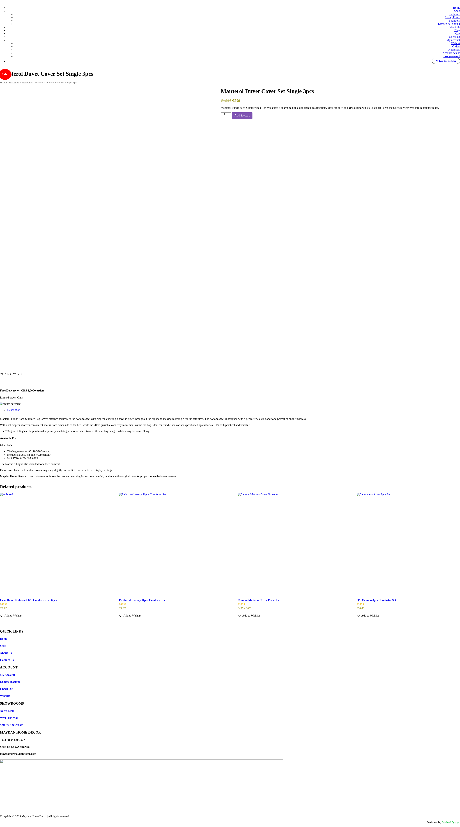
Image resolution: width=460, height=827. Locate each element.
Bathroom (454, 20)
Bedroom (454, 14)
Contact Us (7, 659)
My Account (7, 674)
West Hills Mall (9, 717)
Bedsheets (27, 82)
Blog (457, 30)
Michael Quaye (450, 822)
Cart (457, 33)
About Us (454, 27)
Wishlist (455, 43)
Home (456, 7)
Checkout (454, 36)
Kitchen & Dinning (449, 23)
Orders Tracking (10, 681)
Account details (451, 52)
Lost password (451, 56)
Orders (456, 46)
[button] (11, 374)
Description (13, 409)
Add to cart (242, 115)
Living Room (452, 17)
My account (453, 40)
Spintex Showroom (11, 724)
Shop (457, 10)
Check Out (6, 688)
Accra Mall (7, 710)
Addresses (454, 49)
